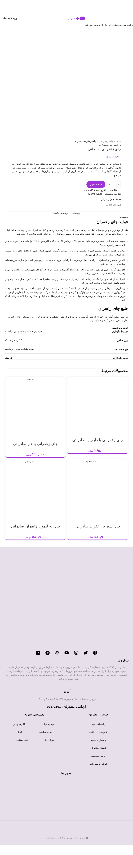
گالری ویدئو (19, 724)
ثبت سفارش (96, 184)
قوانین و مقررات (98, 763)
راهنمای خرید (98, 724)
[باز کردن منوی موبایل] (128, 18)
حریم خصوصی (98, 755)
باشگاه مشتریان (98, 748)
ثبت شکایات (21, 740)
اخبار (19, 732)
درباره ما (49, 740)
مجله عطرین (45, 732)
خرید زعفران (49, 724)
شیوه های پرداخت (98, 732)
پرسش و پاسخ (98, 740)
